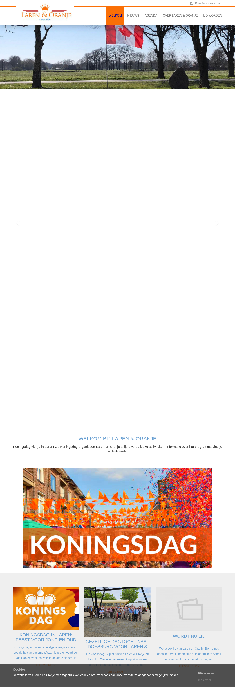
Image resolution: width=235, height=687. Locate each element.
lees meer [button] (204, 680)
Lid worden (212, 15)
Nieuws (133, 15)
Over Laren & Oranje (180, 15)
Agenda (151, 15)
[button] (17, 222)
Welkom (115, 15)
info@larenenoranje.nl (208, 3)
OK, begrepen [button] (206, 672)
